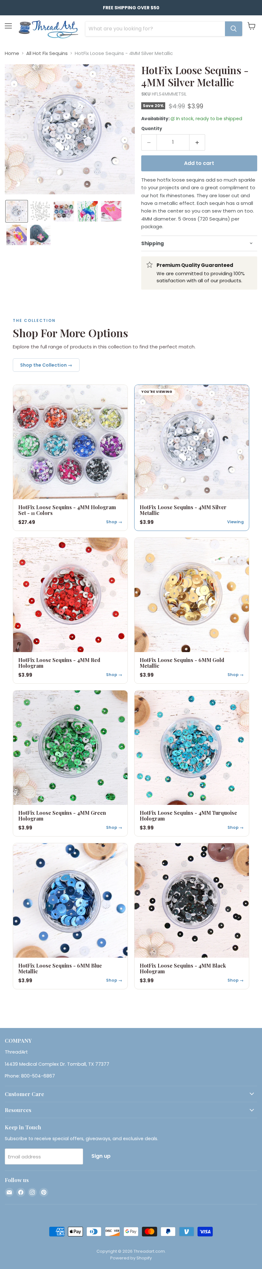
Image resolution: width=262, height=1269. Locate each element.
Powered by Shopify (131, 1258)
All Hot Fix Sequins (47, 53)
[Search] (233, 28)
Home (12, 53)
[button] (16, 211)
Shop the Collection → (46, 365)
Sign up (101, 1156)
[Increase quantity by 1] (197, 142)
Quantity (151, 128)
